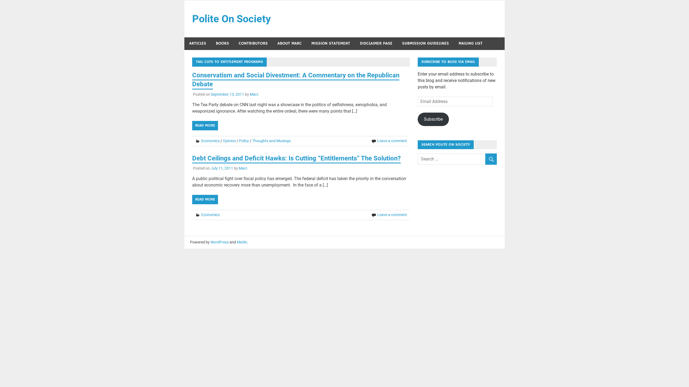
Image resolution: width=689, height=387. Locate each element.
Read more (205, 125)
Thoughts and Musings (271, 141)
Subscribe (433, 119)
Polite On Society (231, 19)
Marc (254, 94)
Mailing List (471, 43)
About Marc (289, 43)
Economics (210, 141)
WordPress (219, 242)
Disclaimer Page (376, 43)
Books (222, 43)
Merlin (242, 242)
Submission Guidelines (425, 43)
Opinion (229, 141)
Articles (197, 43)
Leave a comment (392, 141)
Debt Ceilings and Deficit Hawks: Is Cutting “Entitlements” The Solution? (296, 158)
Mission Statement (330, 43)
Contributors (253, 43)
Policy (244, 141)
